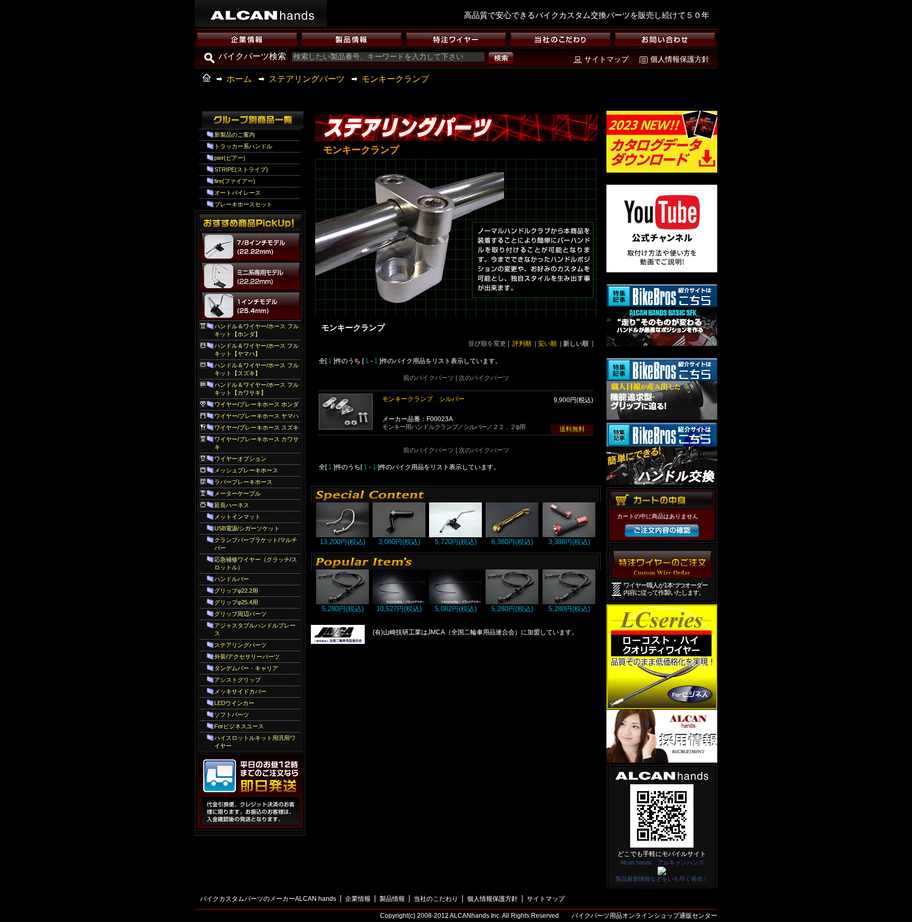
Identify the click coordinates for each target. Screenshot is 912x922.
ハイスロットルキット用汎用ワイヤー (255, 742)
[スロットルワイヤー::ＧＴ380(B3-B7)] (399, 602)
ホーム (239, 78)
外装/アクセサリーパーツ (247, 656)
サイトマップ (606, 59)
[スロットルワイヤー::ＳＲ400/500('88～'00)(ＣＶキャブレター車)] (455, 602)
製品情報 (392, 898)
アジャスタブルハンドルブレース (255, 629)
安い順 (547, 343)
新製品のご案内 (234, 134)
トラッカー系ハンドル (243, 146)
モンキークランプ (395, 78)
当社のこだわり (436, 898)
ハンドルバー (231, 579)
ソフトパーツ (231, 714)
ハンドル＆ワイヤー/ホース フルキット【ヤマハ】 (256, 350)
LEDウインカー (234, 703)
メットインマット (237, 517)
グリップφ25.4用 (236, 602)
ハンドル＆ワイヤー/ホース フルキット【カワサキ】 (256, 389)
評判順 (521, 343)
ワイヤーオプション (240, 458)
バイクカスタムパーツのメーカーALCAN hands (268, 898)
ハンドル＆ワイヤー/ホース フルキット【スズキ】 (256, 369)
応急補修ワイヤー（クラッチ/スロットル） (255, 563)
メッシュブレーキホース (246, 470)
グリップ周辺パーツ (240, 614)
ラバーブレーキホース (243, 482)
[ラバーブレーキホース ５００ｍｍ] (342, 602)
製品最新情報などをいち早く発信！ (661, 879)
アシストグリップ (237, 680)
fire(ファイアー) (234, 181)
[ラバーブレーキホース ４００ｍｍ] (512, 602)
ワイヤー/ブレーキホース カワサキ (256, 443)
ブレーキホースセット (243, 204)
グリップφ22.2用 (236, 590)
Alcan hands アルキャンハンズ (662, 862)
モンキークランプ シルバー (423, 399)
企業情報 (357, 898)
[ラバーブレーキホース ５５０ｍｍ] (569, 602)
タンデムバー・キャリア (246, 668)
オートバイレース (237, 192)
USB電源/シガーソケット (247, 528)
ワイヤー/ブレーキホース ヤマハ (256, 416)
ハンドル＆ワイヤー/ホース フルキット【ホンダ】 (256, 330)
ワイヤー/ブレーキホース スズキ (256, 427)
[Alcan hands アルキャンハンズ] (662, 872)
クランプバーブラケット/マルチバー (255, 544)
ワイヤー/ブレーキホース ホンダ (256, 404)
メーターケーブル (237, 493)
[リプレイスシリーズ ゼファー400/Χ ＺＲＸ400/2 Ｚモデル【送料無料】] (342, 535)
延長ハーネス (231, 505)
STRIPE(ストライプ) (241, 169)
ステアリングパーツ (307, 78)
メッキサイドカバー (240, 691)
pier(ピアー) (229, 158)
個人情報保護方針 (679, 59)
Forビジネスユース (239, 726)
